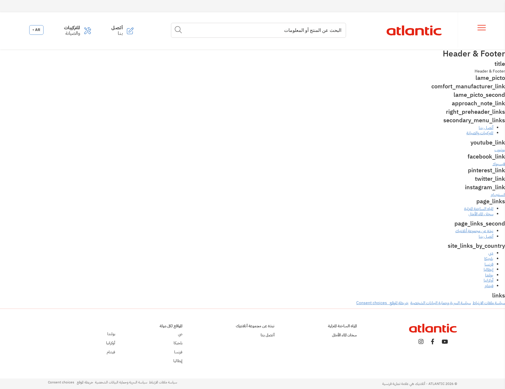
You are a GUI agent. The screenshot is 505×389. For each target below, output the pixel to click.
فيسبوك (498, 164)
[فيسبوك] (432, 342)
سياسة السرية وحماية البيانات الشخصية (440, 303)
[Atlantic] (414, 30)
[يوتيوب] (445, 342)
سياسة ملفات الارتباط (489, 303)
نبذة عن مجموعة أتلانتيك (474, 231)
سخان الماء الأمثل (480, 214)
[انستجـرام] (420, 342)
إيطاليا (488, 269)
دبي (490, 253)
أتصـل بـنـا (486, 236)
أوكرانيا (488, 280)
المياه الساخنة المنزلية (478, 209)
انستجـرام (498, 195)
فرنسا (489, 264)
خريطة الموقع (398, 303)
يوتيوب (499, 150)
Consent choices (371, 303)
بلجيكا (488, 259)
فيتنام (489, 286)
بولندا (489, 275)
